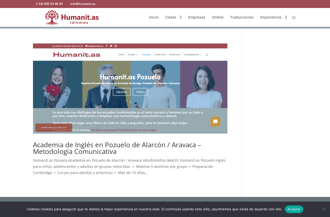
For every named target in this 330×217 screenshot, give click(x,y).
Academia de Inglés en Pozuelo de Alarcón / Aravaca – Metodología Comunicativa (117, 148)
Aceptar (294, 209)
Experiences (271, 17)
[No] (323, 209)
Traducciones (242, 17)
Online (218, 17)
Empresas (196, 17)
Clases (170, 17)
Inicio (154, 17)
